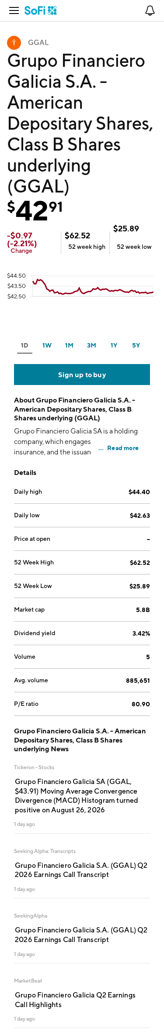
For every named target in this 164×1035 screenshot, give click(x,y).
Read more (123, 447)
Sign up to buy (82, 374)
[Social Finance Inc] (41, 10)
